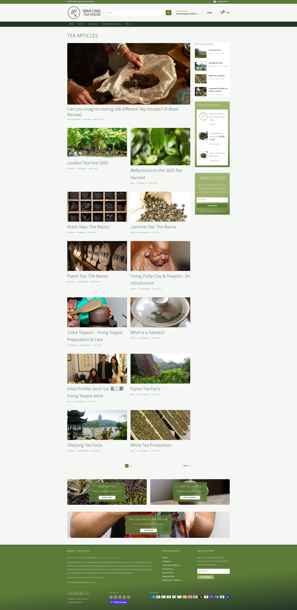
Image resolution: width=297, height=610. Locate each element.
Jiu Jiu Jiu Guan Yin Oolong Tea (217, 154)
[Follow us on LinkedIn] (128, 597)
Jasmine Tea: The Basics (153, 227)
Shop (80, 24)
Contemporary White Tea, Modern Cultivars (218, 89)
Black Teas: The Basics (88, 227)
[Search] (168, 12)
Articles (91, 24)
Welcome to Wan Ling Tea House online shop (80, 2)
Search (165, 557)
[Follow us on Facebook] (111, 597)
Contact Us (166, 561)
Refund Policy (167, 572)
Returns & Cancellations (171, 580)
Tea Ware (79, 557)
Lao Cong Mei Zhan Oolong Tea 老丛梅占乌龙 (217, 136)
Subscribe (212, 205)
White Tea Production (151, 445)
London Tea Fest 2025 (87, 163)
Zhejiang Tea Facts (84, 445)
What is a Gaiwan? (148, 332)
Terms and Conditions (171, 565)
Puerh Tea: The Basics (87, 276)
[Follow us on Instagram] (120, 597)
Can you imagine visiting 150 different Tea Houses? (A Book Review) (123, 112)
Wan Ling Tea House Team (108, 557)
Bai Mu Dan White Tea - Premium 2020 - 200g (217, 116)
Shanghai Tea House (110, 24)
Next (185, 466)
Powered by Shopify (74, 602)
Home (71, 24)
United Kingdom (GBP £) (76, 593)
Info (127, 24)
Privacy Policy (167, 569)
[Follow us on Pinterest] (124, 597)
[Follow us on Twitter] (115, 597)
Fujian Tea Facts (145, 389)
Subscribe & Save (222, 2)
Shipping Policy (168, 576)
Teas (72, 557)
